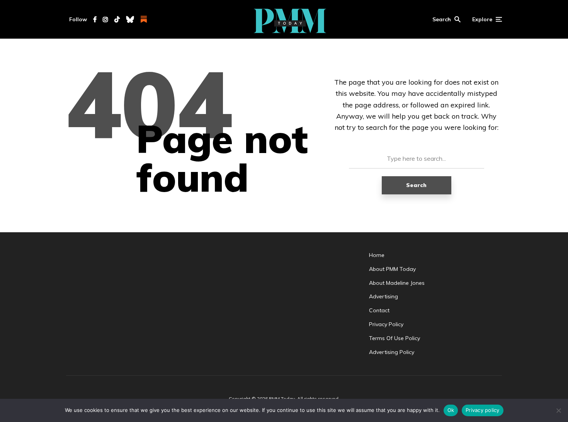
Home (376, 255)
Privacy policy (483, 410)
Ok (450, 410)
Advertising (383, 296)
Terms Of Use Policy (394, 338)
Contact (379, 310)
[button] (446, 19)
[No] (558, 410)
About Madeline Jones (397, 282)
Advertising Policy (391, 352)
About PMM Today (392, 268)
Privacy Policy (386, 324)
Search (416, 185)
